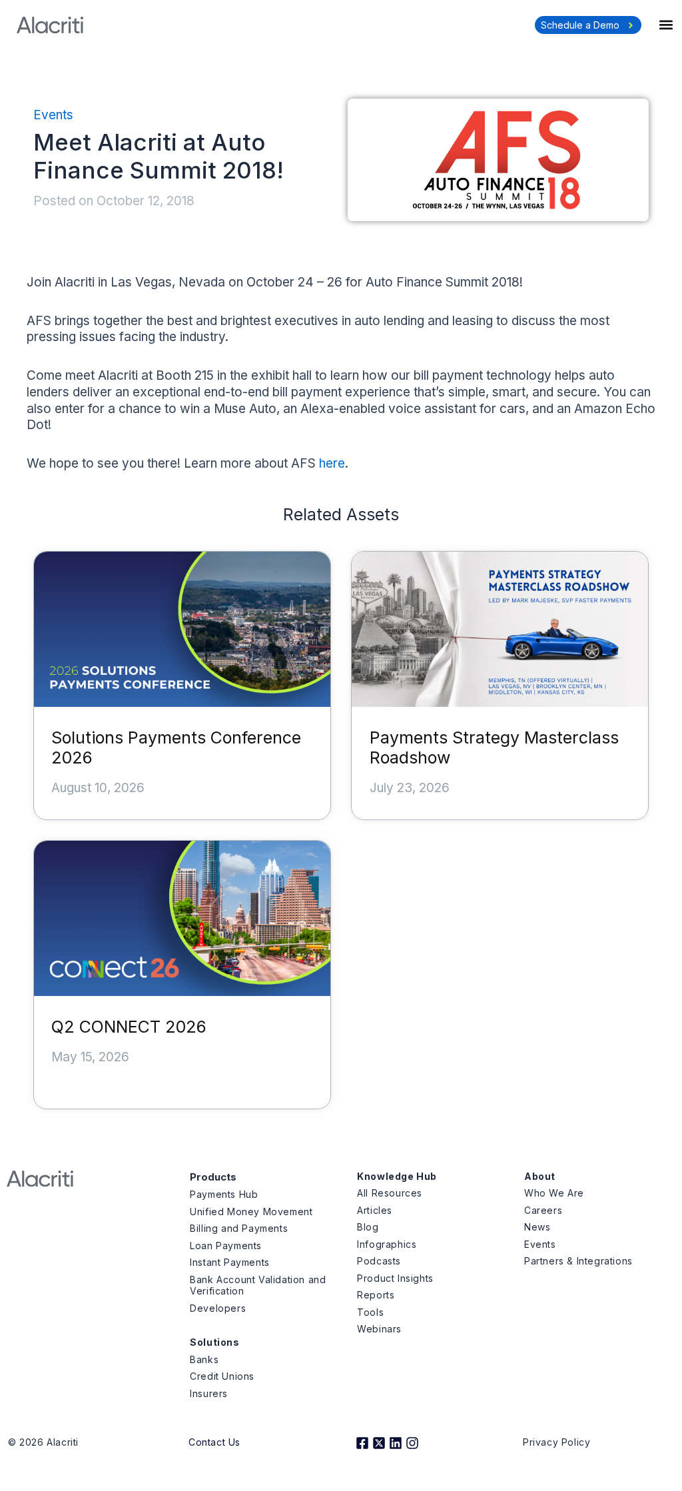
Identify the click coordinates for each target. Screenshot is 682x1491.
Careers (543, 1210)
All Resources (389, 1193)
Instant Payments (230, 1262)
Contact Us (214, 1442)
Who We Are (554, 1193)
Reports (375, 1294)
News (537, 1227)
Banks (204, 1359)
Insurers (209, 1393)
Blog (367, 1227)
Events (53, 115)
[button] (666, 24)
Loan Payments (226, 1245)
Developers (218, 1308)
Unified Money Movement (251, 1211)
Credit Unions (222, 1376)
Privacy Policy (556, 1442)
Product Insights (395, 1278)
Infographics (386, 1244)
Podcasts (379, 1260)
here (332, 463)
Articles (374, 1210)
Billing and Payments (239, 1228)
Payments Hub (224, 1194)
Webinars (379, 1328)
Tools (370, 1312)
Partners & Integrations (578, 1260)
